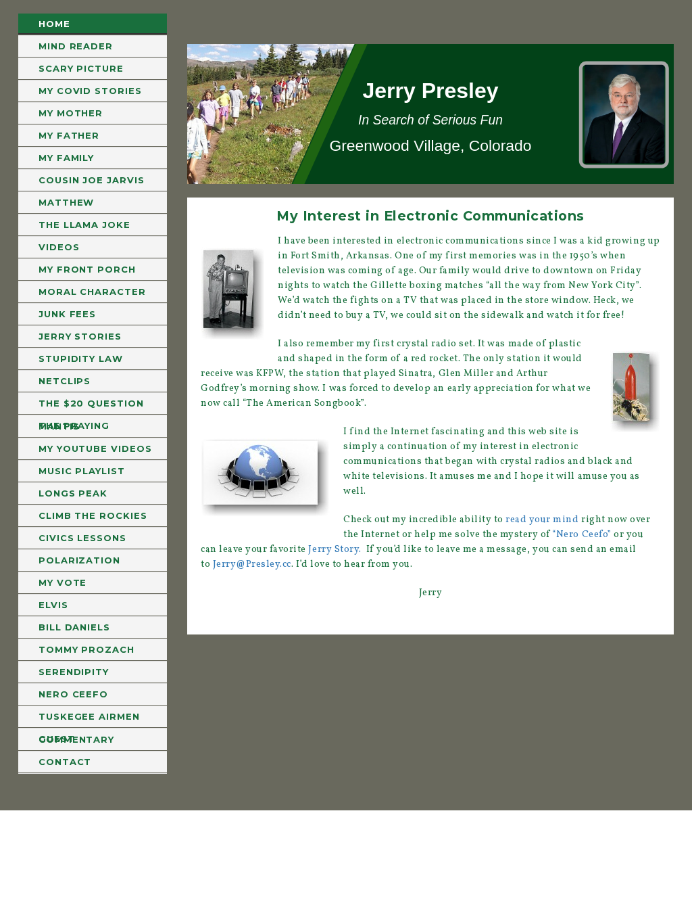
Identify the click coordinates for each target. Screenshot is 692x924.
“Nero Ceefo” (581, 534)
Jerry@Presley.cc (252, 564)
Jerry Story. (334, 549)
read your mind (541, 519)
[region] (430, 114)
